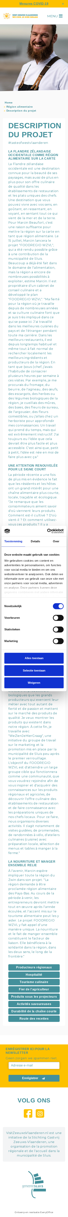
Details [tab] (35, 541)
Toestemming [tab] (13, 541)
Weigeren (34, 682)
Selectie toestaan (34, 670)
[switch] (58, 618)
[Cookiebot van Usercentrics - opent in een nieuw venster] (48, 531)
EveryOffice (46, 1212)
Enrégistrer (30, 1078)
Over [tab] (56, 541)
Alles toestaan (34, 658)
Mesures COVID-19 (33, 3)
